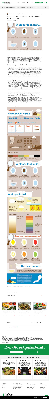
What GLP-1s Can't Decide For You (9, 312)
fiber (30, 286)
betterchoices (9, 286)
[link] (46, 2)
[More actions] (41, 14)
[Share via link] (14, 292)
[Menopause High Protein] (40, 306)
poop (33, 286)
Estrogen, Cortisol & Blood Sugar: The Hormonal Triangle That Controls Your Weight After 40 (39, 312)
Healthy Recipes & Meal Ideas (10, 7)
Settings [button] (35, 397)
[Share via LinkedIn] (11, 292)
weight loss (26, 286)
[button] (45, 7)
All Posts (3, 7)
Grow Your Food (37, 7)
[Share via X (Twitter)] (9, 292)
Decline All (40, 397)
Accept (45, 397)
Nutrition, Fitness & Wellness (21, 7)
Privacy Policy (6, 397)
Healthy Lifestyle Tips (30, 7)
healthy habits (21, 286)
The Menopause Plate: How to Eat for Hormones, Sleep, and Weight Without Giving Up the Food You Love (24, 312)
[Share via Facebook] (7, 292)
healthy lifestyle (15, 286)
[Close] (47, 397)
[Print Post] (16, 292)
